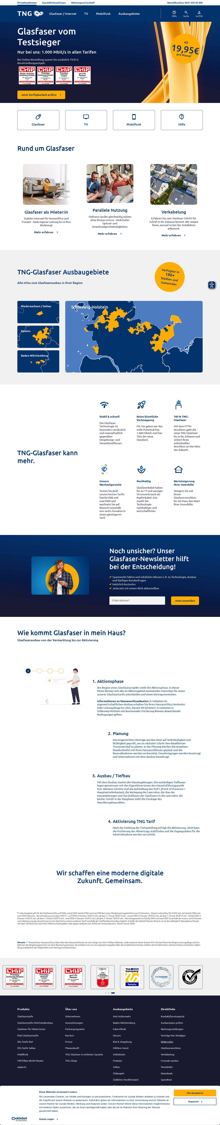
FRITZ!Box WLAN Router (30, 1060)
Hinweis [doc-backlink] (21, 942)
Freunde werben (170, 1060)
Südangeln (118, 1073)
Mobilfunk (22, 1054)
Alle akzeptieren (195, 1093)
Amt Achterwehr (122, 1016)
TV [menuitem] (86, 14)
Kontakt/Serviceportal (172, 1016)
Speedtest (166, 1079)
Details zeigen (46, 1119)
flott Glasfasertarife (27, 1035)
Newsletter (167, 1066)
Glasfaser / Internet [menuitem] (62, 14)
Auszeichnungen (74, 1022)
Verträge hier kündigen (173, 1035)
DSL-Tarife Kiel (25, 1041)
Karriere (69, 1035)
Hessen (26, 331)
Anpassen (193, 1101)
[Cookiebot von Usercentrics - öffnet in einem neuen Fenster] (19, 1119)
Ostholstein (119, 1054)
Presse (68, 1041)
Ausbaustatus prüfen (172, 1022)
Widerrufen (167, 1041)
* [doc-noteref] (191, 55)
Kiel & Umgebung (122, 1041)
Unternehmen (72, 1016)
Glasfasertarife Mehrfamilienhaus (35, 1022)
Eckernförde (119, 1028)
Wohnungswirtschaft (83, 2)
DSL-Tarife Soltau (26, 1047)
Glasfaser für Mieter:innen (31, 1028)
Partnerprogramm (75, 1028)
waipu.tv (21, 1066)
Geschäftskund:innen (54, 2)
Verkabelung (167, 1054)
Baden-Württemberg (34, 355)
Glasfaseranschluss (171, 1047)
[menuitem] (172, 13)
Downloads (167, 1073)
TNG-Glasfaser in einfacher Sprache (84, 1054)
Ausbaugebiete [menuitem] (129, 14)
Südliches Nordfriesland (125, 1079)
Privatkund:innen (27, 2)
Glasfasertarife (25, 1016)
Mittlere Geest (121, 1047)
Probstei (117, 1060)
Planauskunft (72, 1047)
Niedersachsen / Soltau (36, 306)
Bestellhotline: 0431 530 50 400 (185, 2)
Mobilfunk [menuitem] (103, 14)
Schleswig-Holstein (89, 306)
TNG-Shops (71, 1060)
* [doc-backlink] (17, 913)
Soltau (116, 1066)
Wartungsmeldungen (172, 1028)
